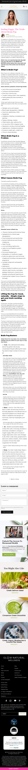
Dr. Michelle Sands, (10, 35)
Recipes (16, 668)
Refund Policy (4, 687)
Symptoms (17, 672)
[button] (14, 768)
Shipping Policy (4, 689)
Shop (2, 668)
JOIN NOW (22, 713)
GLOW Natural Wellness (16, 752)
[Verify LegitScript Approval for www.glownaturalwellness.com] (14, 722)
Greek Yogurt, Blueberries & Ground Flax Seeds (14, 641)
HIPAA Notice (4, 684)
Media (2, 672)
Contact (3, 677)
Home (2, 666)
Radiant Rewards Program (21, 677)
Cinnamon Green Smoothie (14, 615)
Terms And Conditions (6, 693)
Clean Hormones (5, 670)
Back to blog (15, 479)
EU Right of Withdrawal (6, 691)
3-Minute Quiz (18, 670)
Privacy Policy (4, 682)
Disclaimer (3, 696)
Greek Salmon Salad (15, 590)
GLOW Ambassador (5, 679)
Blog (16, 666)
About (2, 675)
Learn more (15, 745)
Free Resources (18, 675)
